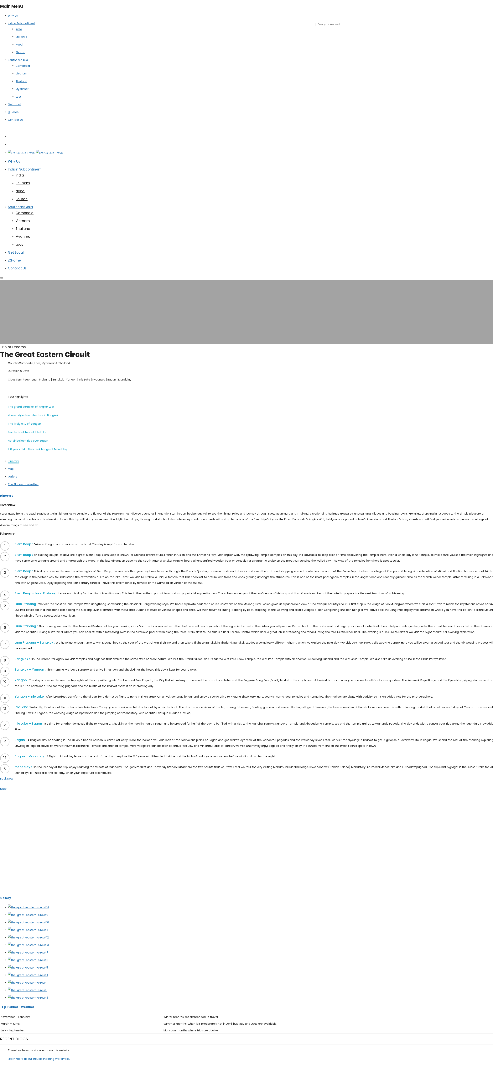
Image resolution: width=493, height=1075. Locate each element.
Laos (19, 97)
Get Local (14, 104)
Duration (13, 371)
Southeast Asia (18, 60)
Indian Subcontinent (21, 23)
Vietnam (21, 73)
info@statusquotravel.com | (19, 128)
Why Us (13, 16)
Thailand (21, 81)
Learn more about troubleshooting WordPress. (39, 1059)
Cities (11, 379)
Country (13, 363)
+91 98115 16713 (48, 128)
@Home (13, 112)
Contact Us (15, 120)
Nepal (19, 44)
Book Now (6, 779)
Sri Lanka (21, 37)
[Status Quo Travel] (35, 153)
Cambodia (23, 66)
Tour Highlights (18, 397)
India (19, 29)
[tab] (13, 461)
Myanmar (22, 89)
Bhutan (20, 52)
